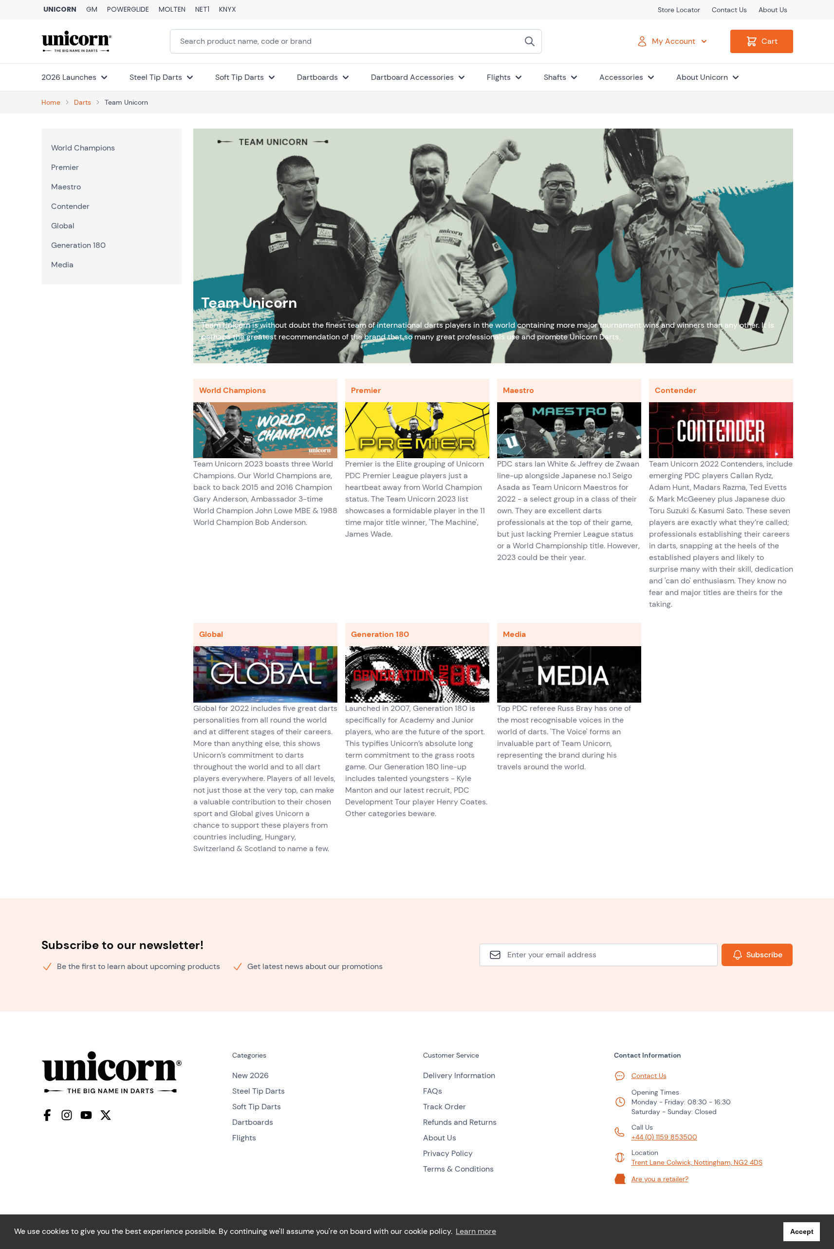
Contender (70, 206)
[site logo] (131, 1072)
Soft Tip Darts (256, 1106)
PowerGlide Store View (128, 10)
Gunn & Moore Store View (91, 10)
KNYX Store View (227, 10)
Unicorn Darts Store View (59, 10)
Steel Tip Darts (258, 1091)
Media (62, 265)
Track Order (444, 1106)
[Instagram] (67, 1115)
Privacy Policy (448, 1153)
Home (50, 102)
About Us (773, 9)
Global (62, 226)
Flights (244, 1138)
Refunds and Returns (460, 1122)
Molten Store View (172, 10)
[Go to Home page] (76, 41)
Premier (65, 167)
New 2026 (250, 1075)
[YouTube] (86, 1115)
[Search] (530, 41)
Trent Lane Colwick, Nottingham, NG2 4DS (696, 1162)
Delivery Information (459, 1075)
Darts (82, 102)
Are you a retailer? (659, 1178)
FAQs (432, 1091)
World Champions (83, 148)
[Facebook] (47, 1115)
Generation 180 (78, 245)
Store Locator (679, 9)
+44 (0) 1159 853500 (664, 1137)
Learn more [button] (476, 1231)
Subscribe (764, 955)
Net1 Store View (202, 10)
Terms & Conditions (458, 1169)
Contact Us (729, 9)
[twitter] (105, 1115)
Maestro (66, 187)
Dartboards (252, 1122)
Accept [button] (802, 1231)
